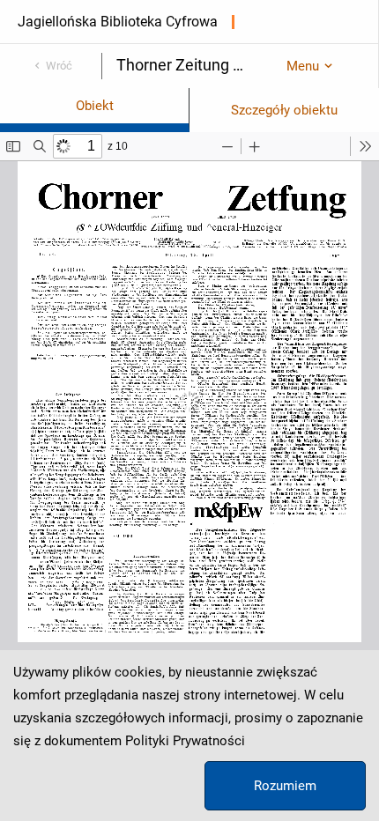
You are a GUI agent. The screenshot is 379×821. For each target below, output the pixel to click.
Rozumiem (285, 786)
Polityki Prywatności (185, 741)
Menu (302, 66)
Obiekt (95, 106)
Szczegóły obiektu (284, 110)
